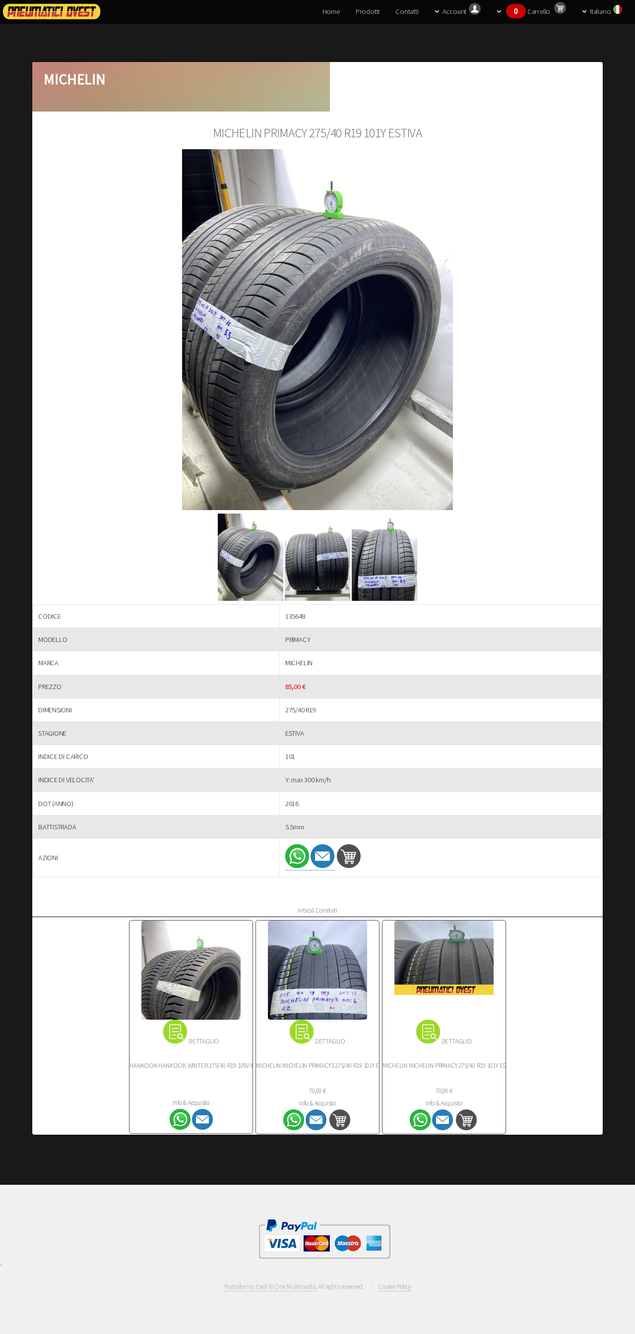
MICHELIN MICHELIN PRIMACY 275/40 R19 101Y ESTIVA (449, 1065)
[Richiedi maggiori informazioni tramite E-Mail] (323, 865)
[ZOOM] (317, 331)
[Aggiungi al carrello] (349, 865)
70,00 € (317, 1091)
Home (331, 11)
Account (454, 11)
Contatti (406, 11)
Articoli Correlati (317, 910)
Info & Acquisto (191, 1103)
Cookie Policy (395, 1286)
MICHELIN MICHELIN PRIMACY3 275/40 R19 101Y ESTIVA (324, 1065)
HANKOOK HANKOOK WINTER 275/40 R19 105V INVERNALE (203, 1065)
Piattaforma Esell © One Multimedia (270, 1286)
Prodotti (368, 11)
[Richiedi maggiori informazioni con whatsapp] (298, 865)
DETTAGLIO (204, 1041)
